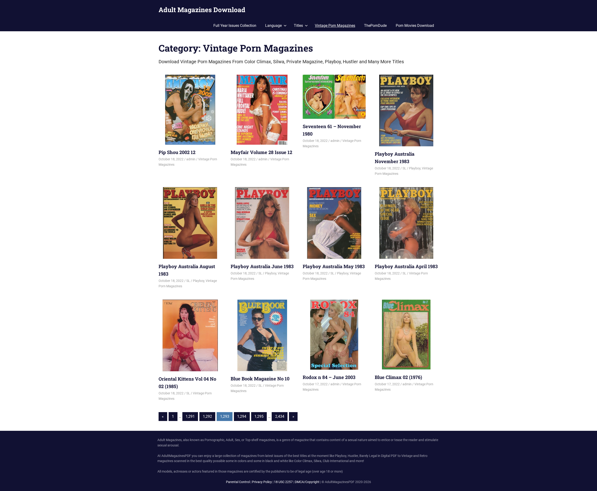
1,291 (190, 416)
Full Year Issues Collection (234, 25)
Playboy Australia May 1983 (334, 266)
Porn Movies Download (415, 25)
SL (404, 168)
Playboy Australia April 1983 (406, 266)
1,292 (207, 416)
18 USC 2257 (283, 482)
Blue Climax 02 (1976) (398, 377)
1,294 (241, 416)
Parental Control (238, 482)
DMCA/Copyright (307, 482)
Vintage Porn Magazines (335, 25)
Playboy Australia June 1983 (262, 266)
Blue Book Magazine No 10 (260, 378)
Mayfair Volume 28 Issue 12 (261, 152)
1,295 (259, 416)
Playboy (414, 168)
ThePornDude (375, 25)
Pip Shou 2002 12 (177, 152)
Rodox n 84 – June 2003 (329, 377)
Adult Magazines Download (202, 9)
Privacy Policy (262, 482)
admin (190, 159)
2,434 (279, 416)
